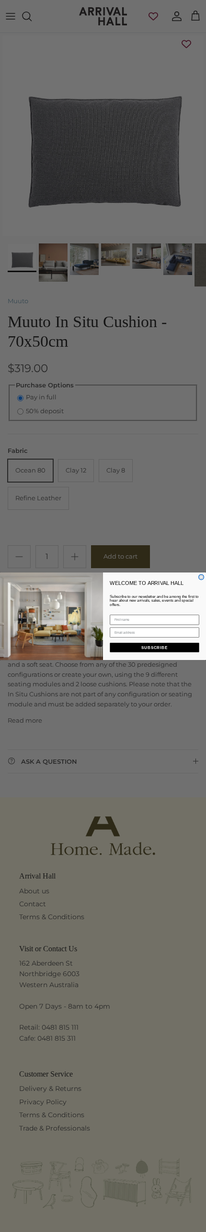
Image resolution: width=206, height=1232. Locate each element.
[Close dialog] (201, 577)
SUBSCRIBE (154, 647)
